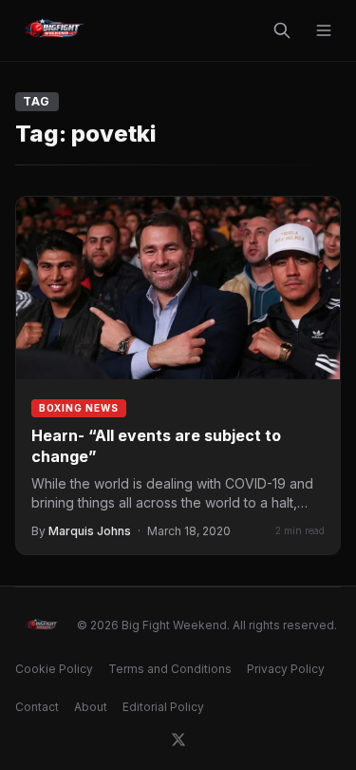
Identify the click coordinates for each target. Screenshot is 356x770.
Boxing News (79, 408)
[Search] (282, 30)
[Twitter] (178, 739)
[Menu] (324, 30)
